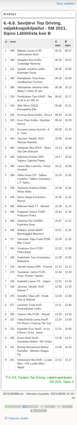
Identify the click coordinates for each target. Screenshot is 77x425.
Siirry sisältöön (65, 3)
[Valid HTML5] (47, 406)
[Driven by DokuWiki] (38, 410)
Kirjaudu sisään (19, 418)
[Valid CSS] (64, 406)
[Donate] (13, 406)
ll (73, 381)
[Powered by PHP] (30, 406)
